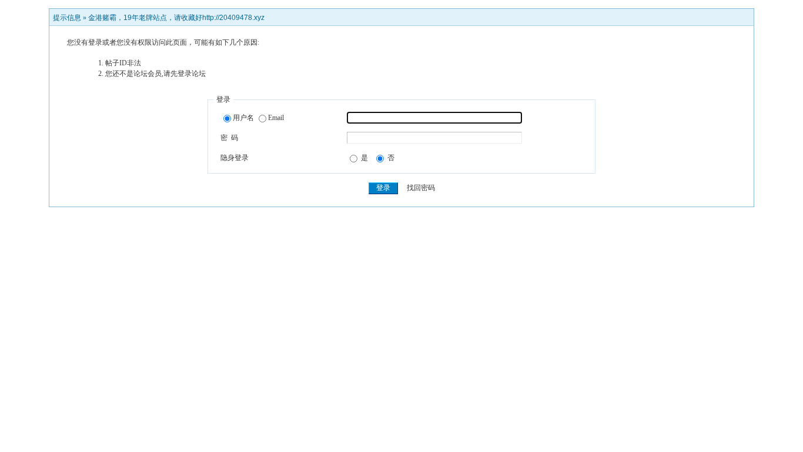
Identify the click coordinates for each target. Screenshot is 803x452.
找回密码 (421, 188)
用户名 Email (258, 118)
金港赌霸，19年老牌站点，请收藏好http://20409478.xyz (176, 18)
